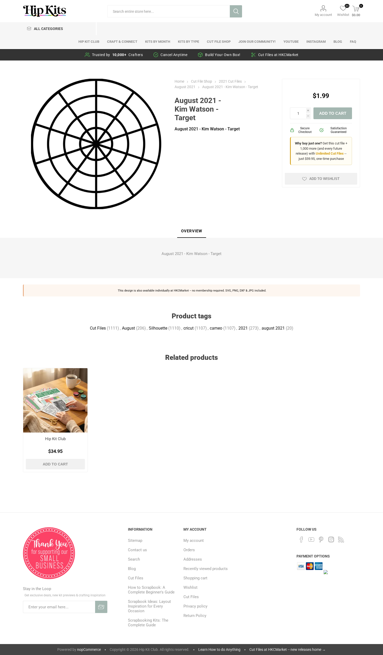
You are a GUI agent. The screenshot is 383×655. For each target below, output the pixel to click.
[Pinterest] (321, 539)
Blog (132, 568)
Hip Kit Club (55, 438)
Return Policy (194, 615)
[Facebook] (301, 539)
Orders (189, 550)
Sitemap (135, 540)
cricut (188, 328)
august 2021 (273, 328)
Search (236, 11)
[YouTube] (311, 539)
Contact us (137, 550)
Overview (191, 231)
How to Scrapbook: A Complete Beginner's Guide (151, 590)
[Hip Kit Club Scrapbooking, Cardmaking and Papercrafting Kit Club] (55, 400)
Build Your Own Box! (222, 55)
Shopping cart (195, 578)
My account (323, 15)
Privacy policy (195, 606)
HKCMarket (181, 290)
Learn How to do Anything (219, 649)
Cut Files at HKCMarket (278, 55)
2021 (243, 328)
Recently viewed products (205, 568)
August (128, 328)
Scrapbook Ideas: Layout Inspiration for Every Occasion (149, 606)
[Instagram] (331, 539)
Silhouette (158, 328)
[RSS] (341, 539)
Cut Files (98, 328)
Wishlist (190, 587)
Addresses (192, 559)
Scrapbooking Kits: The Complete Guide (148, 622)
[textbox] (168, 11)
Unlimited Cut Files (330, 153)
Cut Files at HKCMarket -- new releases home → (287, 649)
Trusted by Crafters (117, 55)
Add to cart (332, 113)
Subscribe (101, 607)
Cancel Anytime (173, 55)
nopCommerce (89, 649)
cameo (216, 328)
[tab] (191, 231)
